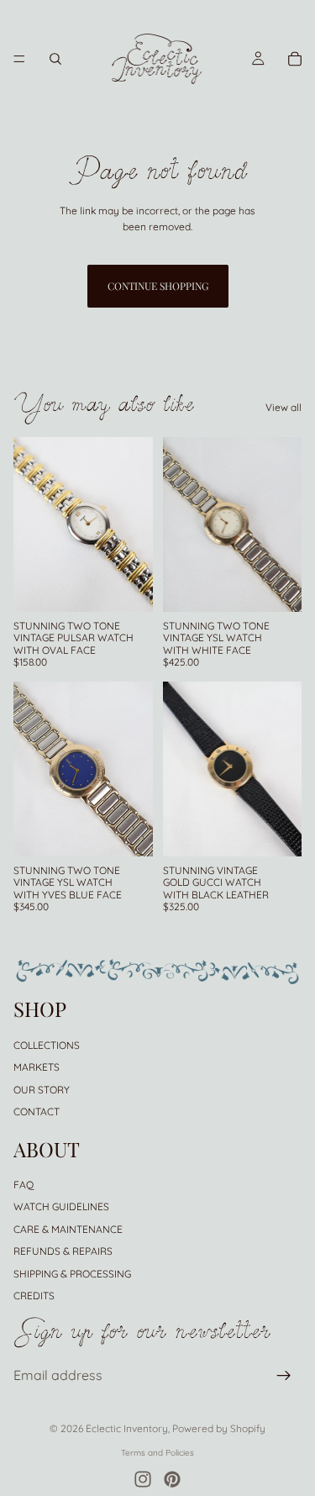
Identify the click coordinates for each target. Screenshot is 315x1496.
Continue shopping (158, 285)
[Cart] (294, 58)
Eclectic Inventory (127, 1428)
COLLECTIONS (46, 1045)
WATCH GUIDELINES (61, 1207)
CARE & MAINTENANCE (68, 1229)
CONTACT (36, 1111)
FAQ (23, 1184)
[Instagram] (143, 1479)
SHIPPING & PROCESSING (72, 1273)
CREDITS (34, 1295)
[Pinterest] (172, 1479)
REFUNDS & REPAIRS (63, 1251)
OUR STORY (41, 1089)
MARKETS (36, 1067)
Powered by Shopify (218, 1428)
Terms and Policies (157, 1452)
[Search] (55, 58)
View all (283, 407)
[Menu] (19, 59)
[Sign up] (284, 1375)
